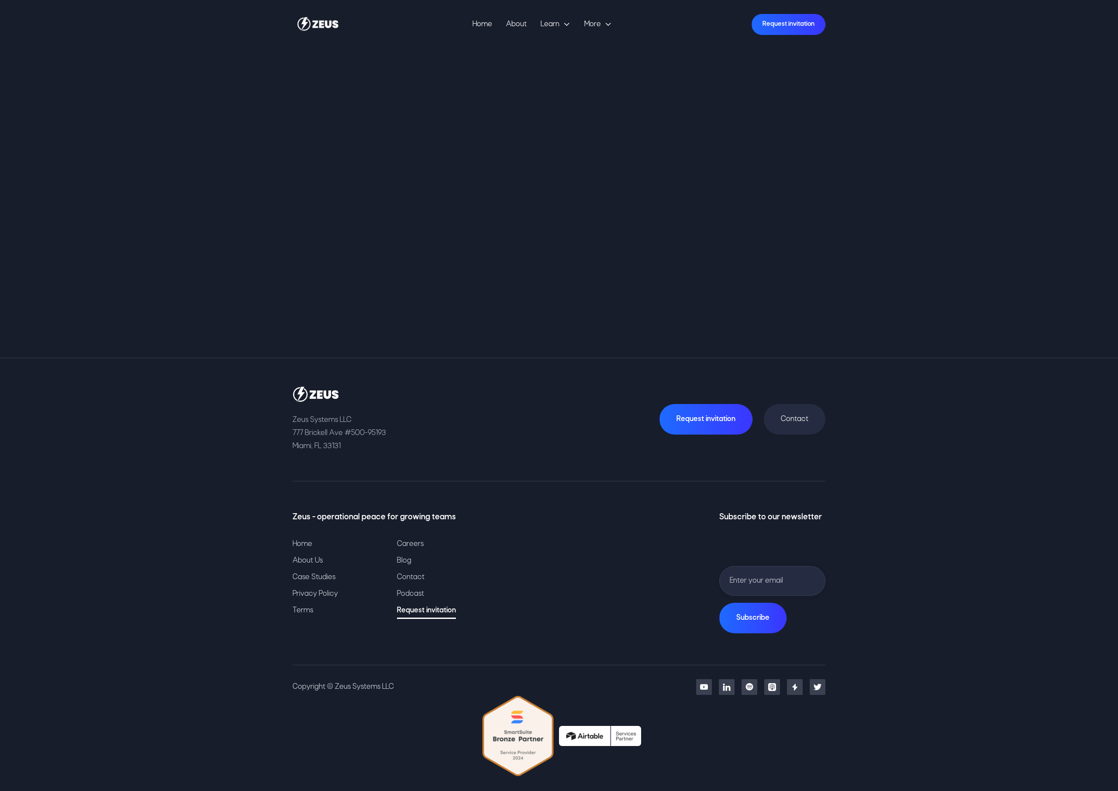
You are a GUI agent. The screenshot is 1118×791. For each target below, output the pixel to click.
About (516, 24)
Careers (410, 544)
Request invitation (788, 24)
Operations (505, 213)
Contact (794, 419)
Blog (404, 560)
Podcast (410, 594)
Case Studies (314, 577)
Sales (567, 213)
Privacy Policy (315, 594)
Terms (303, 610)
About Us (308, 560)
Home (482, 24)
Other (621, 213)
